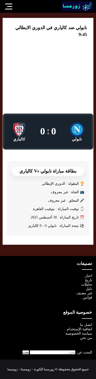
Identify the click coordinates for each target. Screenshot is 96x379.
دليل (89, 289)
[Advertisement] (48, 79)
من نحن (86, 338)
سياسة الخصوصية (79, 333)
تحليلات (86, 284)
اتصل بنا (86, 325)
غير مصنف (84, 293)
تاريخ (88, 280)
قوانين (87, 297)
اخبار (88, 276)
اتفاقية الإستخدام (79, 329)
